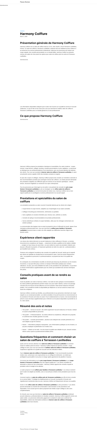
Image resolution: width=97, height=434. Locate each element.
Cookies (22, 411)
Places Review (25, 2)
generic (22, 31)
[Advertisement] (48, 16)
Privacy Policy (24, 412)
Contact (22, 414)
